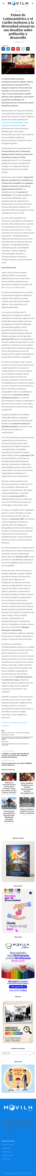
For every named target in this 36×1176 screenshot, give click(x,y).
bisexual (4, 732)
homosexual (20, 732)
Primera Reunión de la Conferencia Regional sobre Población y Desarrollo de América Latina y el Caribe (17, 738)
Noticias (18, 11)
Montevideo (5, 735)
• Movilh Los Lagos (7, 1155)
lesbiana (27, 732)
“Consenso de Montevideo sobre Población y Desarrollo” (15, 744)
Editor (24, 795)
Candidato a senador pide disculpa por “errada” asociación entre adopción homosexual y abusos (15, 755)
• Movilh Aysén (6, 1159)
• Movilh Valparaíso (8, 1144)
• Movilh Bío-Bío (7, 1152)
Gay (13, 732)
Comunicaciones (6, 794)
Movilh (12, 735)
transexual (5, 741)
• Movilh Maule (6, 1148)
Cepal (9, 732)
